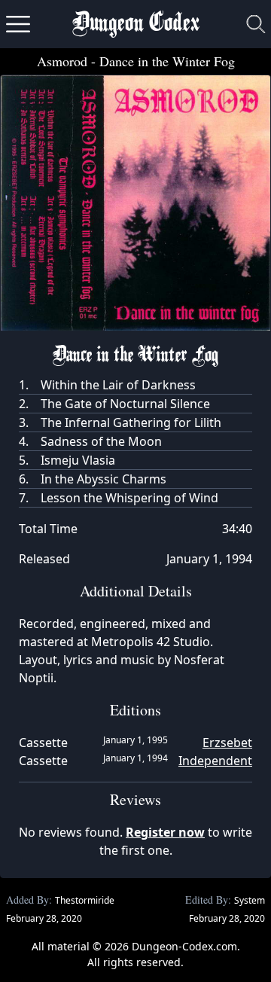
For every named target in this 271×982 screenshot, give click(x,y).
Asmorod (62, 61)
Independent (215, 760)
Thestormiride (84, 900)
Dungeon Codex (135, 24)
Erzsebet (227, 742)
